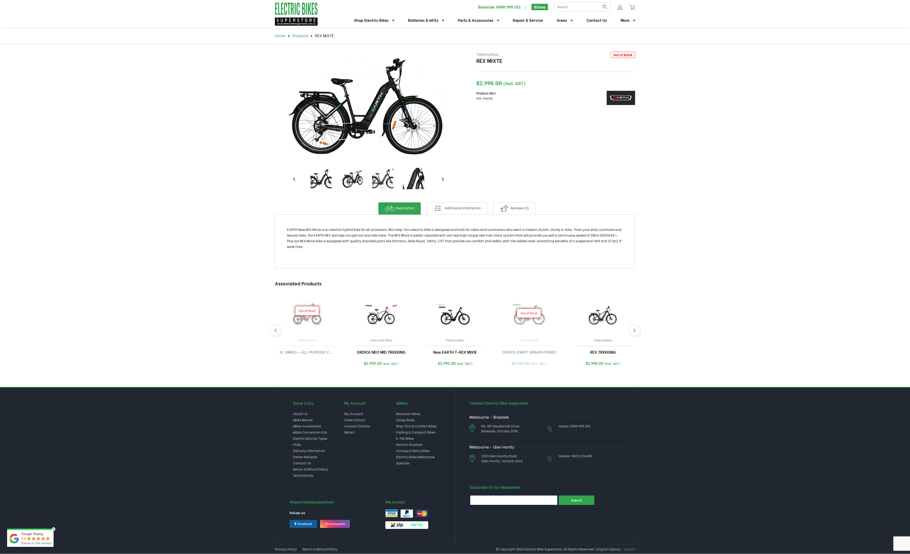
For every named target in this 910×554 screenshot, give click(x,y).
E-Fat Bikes (405, 438)
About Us (300, 413)
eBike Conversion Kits (310, 432)
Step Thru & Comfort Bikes (416, 425)
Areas (562, 20)
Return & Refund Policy (310, 469)
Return (349, 432)
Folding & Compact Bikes (415, 432)
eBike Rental (303, 419)
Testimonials (303, 475)
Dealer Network (305, 456)
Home (280, 35)
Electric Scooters (409, 444)
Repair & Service (528, 20)
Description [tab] (404, 207)
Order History (354, 419)
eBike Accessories (307, 425)
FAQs (297, 444)
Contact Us (597, 20)
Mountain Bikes (408, 413)
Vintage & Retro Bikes (413, 450)
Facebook (304, 523)
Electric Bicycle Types (310, 438)
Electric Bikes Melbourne (415, 456)
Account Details (357, 425)
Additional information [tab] (462, 207)
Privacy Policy (286, 548)
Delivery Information (309, 450)
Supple (629, 548)
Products (300, 35)
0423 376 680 (582, 455)
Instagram (336, 523)
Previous (275, 330)
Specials (403, 462)
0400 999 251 (508, 6)
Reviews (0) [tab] (519, 207)
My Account (353, 413)
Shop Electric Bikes (371, 20)
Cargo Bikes (405, 419)
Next (634, 330)
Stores (540, 6)
